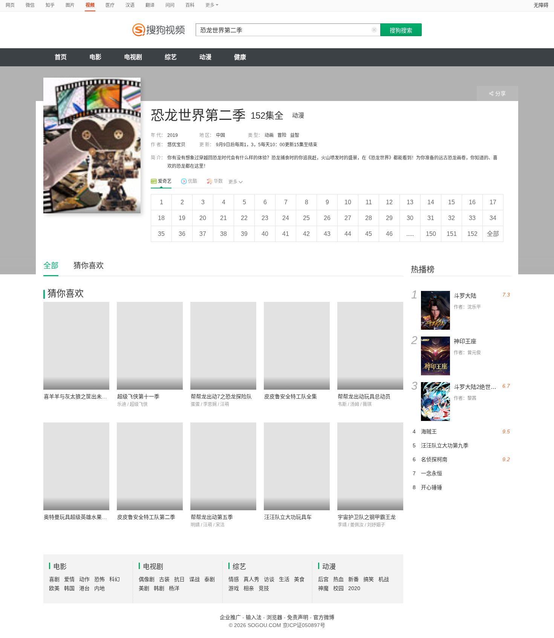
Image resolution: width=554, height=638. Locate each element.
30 (410, 218)
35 (161, 234)
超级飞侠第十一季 (138, 396)
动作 (84, 579)
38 (223, 234)
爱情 (69, 579)
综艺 (171, 57)
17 (493, 202)
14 (430, 202)
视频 (90, 5)
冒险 (281, 135)
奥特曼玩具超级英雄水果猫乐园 (81, 517)
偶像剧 (147, 579)
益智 (294, 135)
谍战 (194, 579)
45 (368, 234)
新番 (353, 579)
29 (389, 218)
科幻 (114, 579)
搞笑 (368, 579)
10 (347, 202)
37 (202, 234)
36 (182, 234)
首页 (61, 57)
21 (223, 218)
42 (306, 234)
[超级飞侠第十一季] (150, 346)
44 (347, 234)
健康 (240, 57)
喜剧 (54, 579)
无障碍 (541, 5)
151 (452, 234)
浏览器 (274, 617)
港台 (84, 588)
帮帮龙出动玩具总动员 (364, 396)
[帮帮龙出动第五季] (223, 466)
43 (327, 234)
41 (285, 234)
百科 (189, 5)
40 (265, 234)
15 (451, 202)
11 (369, 202)
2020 (354, 588)
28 (368, 218)
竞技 (264, 588)
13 (410, 202)
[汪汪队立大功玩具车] (297, 466)
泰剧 (209, 579)
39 (244, 234)
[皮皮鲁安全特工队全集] (297, 346)
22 (244, 218)
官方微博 (323, 617)
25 (306, 218)
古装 (164, 579)
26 (327, 218)
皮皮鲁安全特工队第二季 (146, 517)
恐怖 (99, 579)
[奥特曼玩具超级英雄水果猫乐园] (76, 466)
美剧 (144, 588)
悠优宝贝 (176, 144)
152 (472, 234)
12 (389, 202)
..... (410, 234)
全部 (493, 234)
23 (265, 218)
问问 (169, 5)
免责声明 (297, 617)
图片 (70, 5)
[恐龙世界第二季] (92, 145)
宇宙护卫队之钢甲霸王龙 (367, 517)
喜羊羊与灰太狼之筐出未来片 (78, 396)
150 (431, 234)
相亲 (248, 588)
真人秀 (251, 579)
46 (389, 234)
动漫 (205, 57)
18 (161, 218)
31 (430, 218)
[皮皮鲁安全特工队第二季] (150, 466)
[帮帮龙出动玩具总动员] (370, 346)
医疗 (110, 5)
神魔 (323, 588)
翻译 (150, 5)
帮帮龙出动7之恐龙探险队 (221, 396)
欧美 (54, 588)
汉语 (130, 5)
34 (493, 218)
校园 (338, 588)
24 (285, 218)
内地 (99, 588)
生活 (284, 579)
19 (182, 218)
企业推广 (230, 617)
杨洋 (174, 588)
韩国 (69, 588)
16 (472, 202)
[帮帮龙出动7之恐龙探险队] (223, 346)
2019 (172, 135)
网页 (10, 5)
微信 (30, 5)
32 (451, 218)
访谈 (269, 579)
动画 (269, 135)
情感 (233, 579)
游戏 (233, 588)
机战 (383, 579)
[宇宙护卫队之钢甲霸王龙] (370, 466)
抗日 (179, 579)
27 (347, 218)
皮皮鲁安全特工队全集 (290, 396)
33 (472, 218)
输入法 (254, 617)
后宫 (323, 579)
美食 (299, 579)
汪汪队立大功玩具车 (288, 517)
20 (202, 218)
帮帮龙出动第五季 (212, 517)
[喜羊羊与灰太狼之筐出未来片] (76, 346)
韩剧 (159, 588)
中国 (220, 135)
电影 (95, 57)
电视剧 (133, 57)
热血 (338, 579)
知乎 (50, 5)
